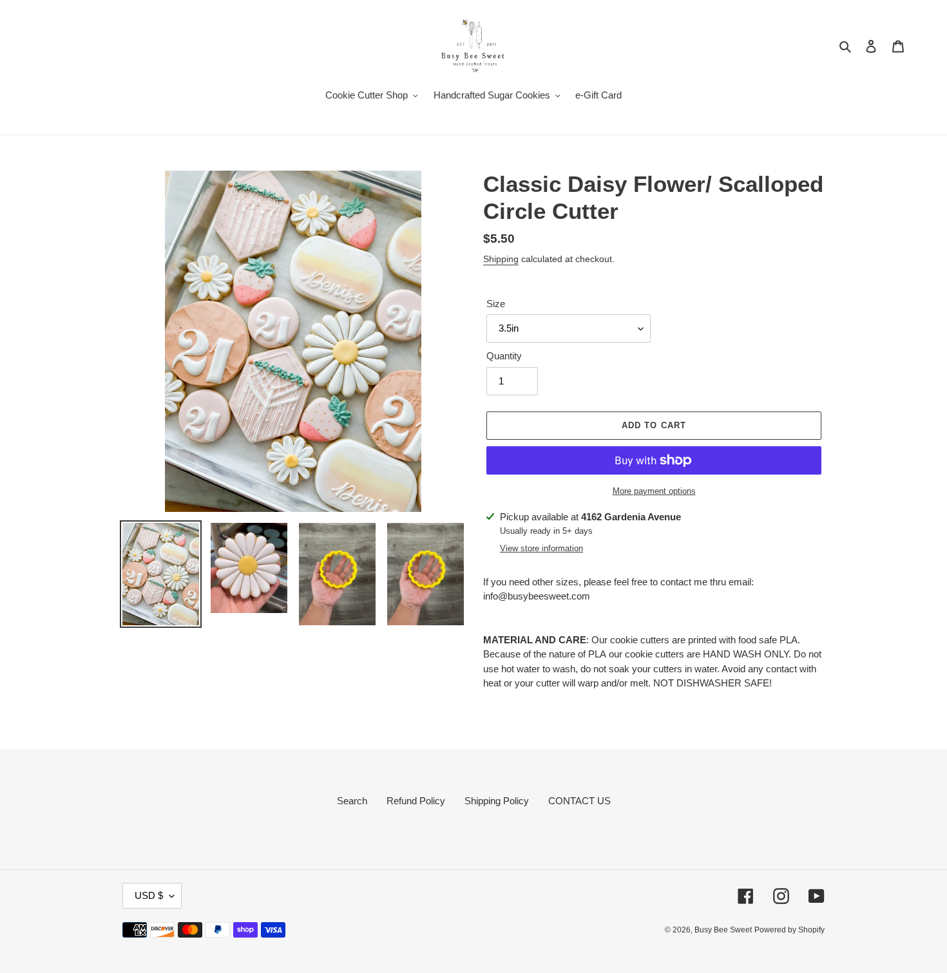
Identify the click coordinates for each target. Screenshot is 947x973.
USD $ (149, 895)
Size (495, 303)
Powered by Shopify (789, 929)
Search (352, 800)
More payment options (654, 491)
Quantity (504, 355)
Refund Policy (416, 800)
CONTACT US (579, 800)
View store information (541, 548)
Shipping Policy (496, 800)
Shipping (501, 259)
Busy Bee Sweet (723, 929)
